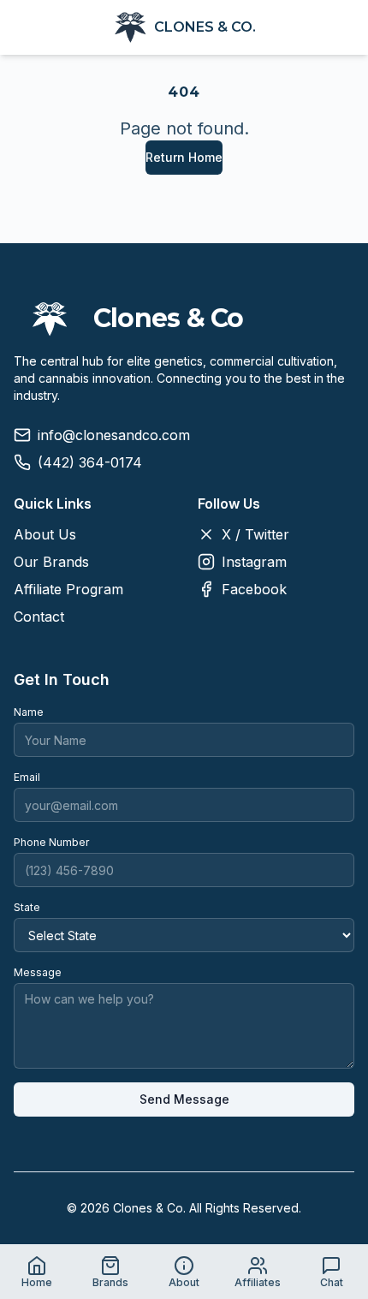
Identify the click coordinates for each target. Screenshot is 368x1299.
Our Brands (51, 561)
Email (27, 777)
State (27, 907)
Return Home (184, 157)
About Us (45, 534)
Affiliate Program (68, 589)
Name (29, 712)
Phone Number (51, 842)
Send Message (184, 1099)
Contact (39, 616)
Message (38, 972)
